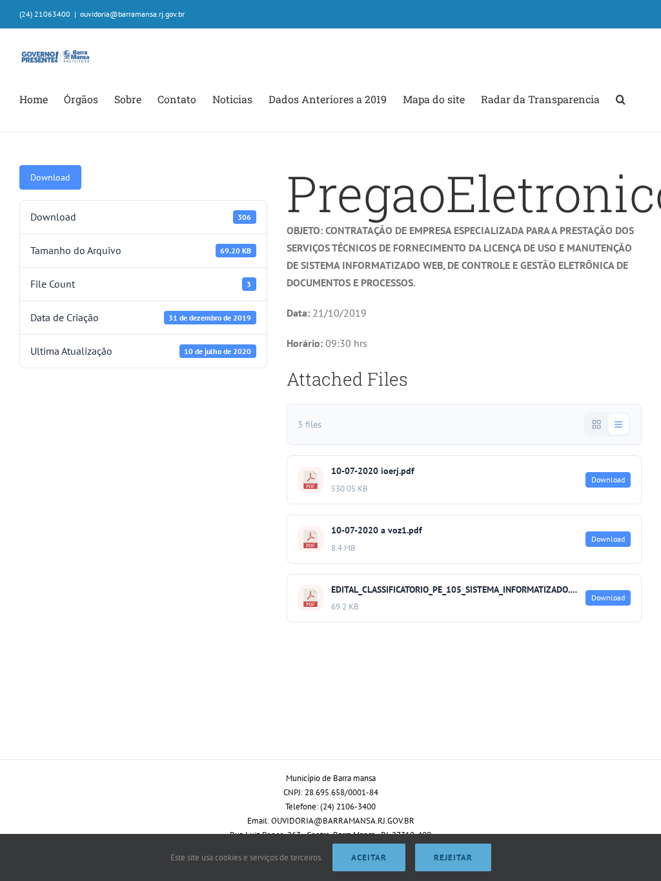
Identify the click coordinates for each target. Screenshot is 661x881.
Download (50, 177)
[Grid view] (596, 424)
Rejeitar (453, 857)
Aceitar (369, 857)
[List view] (618, 424)
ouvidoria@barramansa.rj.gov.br (132, 14)
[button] (620, 99)
